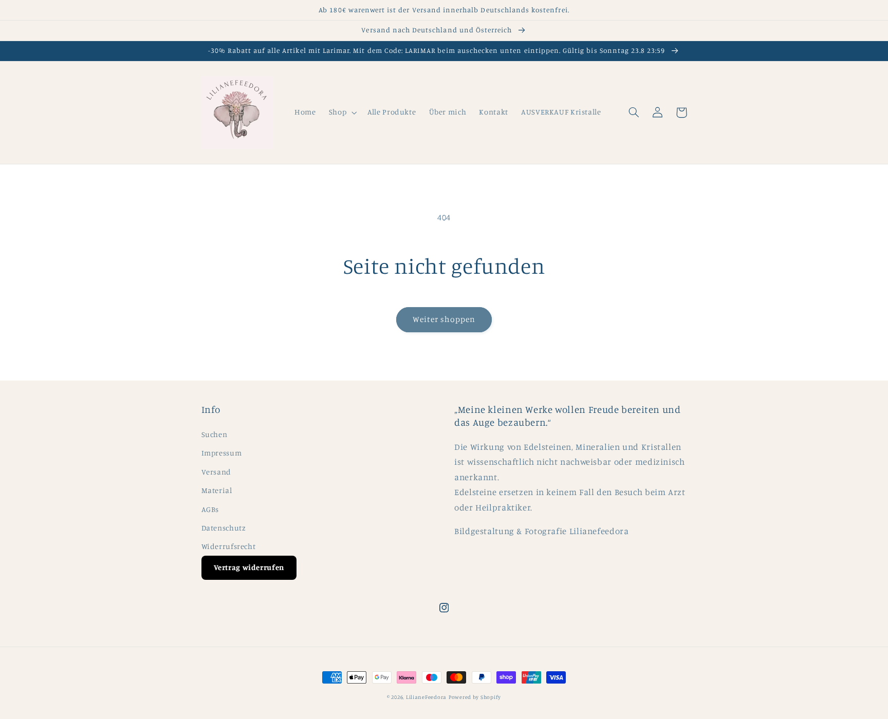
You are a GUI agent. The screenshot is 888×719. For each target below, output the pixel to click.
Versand (216, 471)
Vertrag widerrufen (249, 567)
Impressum (221, 452)
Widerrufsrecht (228, 546)
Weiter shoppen (444, 319)
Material (216, 490)
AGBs (210, 509)
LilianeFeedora (426, 697)
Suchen (214, 434)
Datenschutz (223, 527)
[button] (341, 112)
